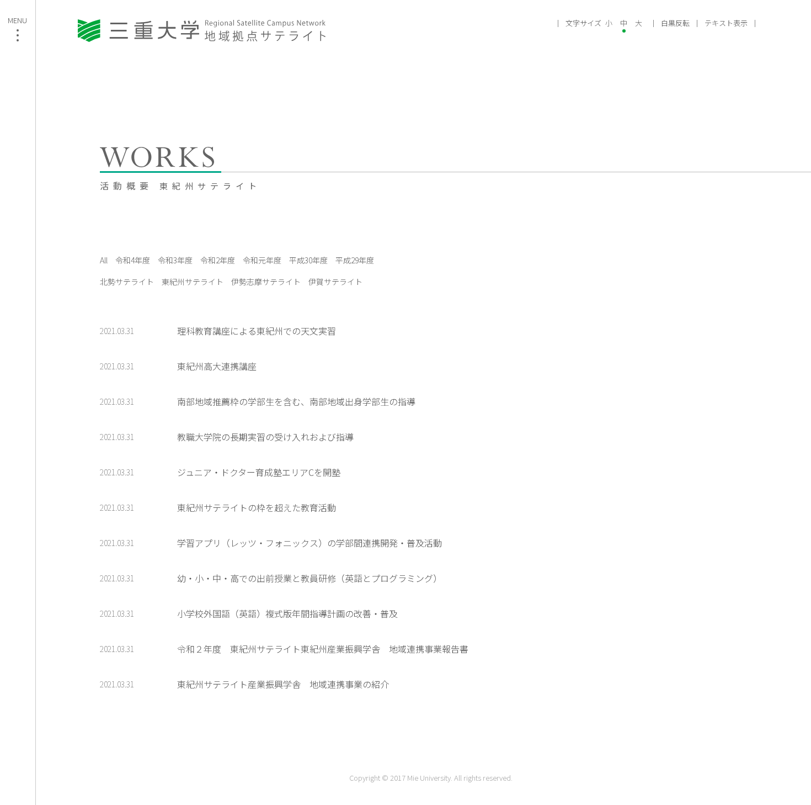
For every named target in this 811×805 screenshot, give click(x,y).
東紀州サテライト (192, 281)
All (104, 260)
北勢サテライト (127, 281)
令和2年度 (217, 260)
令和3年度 (175, 260)
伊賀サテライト (335, 281)
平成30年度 (308, 260)
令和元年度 (262, 260)
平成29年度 (354, 260)
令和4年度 (132, 260)
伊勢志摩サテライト (266, 281)
